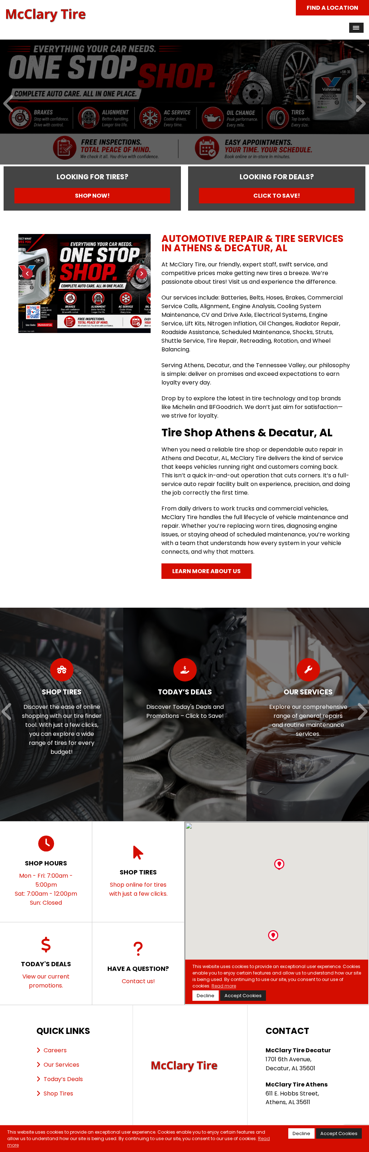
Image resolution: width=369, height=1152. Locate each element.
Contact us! (138, 974)
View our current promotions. (46, 974)
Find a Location (332, 8)
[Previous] (9, 104)
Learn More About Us (206, 571)
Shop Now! (92, 196)
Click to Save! (276, 196)
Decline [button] (301, 1133)
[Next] (360, 104)
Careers (55, 1050)
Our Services (61, 1065)
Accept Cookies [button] (338, 1133)
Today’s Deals (63, 1079)
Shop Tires (58, 1093)
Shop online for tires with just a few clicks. (138, 883)
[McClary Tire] (46, 12)
